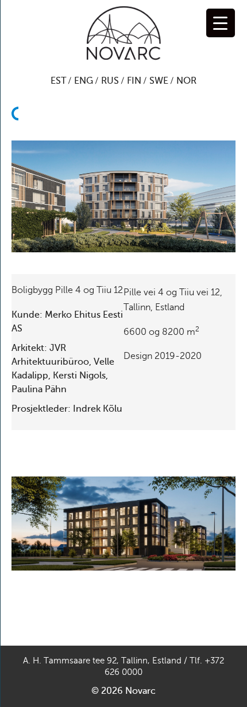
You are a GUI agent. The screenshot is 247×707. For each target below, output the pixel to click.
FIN (134, 81)
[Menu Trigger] (220, 23)
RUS (110, 81)
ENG (83, 81)
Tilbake (18, 155)
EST (58, 81)
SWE (158, 81)
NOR (186, 81)
